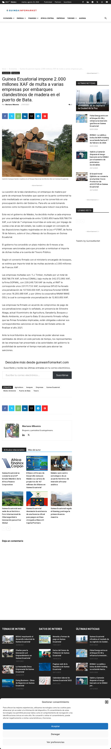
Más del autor (34, 450)
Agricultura (19, 387)
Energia (20, 18)
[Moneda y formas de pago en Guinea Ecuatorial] (45, 639)
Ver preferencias (55, 742)
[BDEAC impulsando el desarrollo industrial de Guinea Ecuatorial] (8, 639)
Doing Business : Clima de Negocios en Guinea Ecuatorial (25, 683)
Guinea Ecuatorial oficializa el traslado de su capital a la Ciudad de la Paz (92, 106)
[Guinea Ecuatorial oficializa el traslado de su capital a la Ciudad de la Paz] (92, 100)
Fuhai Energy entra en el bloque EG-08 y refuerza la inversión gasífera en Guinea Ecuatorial (99, 121)
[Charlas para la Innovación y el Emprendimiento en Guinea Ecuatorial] (8, 653)
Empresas (61, 18)
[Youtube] (107, 2)
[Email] (31, 116)
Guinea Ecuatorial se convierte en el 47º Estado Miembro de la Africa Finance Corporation (11, 479)
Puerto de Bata (24, 391)
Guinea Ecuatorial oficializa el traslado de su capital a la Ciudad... (99, 639)
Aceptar (55, 726)
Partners (58, 2)
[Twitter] (97, 2)
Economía (7, 18)
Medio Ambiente (9, 391)
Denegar (55, 734)
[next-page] (8, 528)
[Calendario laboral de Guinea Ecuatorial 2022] (45, 681)
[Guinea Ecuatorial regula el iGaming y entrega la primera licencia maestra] (61, 498)
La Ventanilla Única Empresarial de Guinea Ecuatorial (25, 669)
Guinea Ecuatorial (53, 387)
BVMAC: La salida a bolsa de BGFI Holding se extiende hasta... (98, 666)
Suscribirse (62, 375)
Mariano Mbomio (12, 104)
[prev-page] (4, 528)
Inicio (4, 69)
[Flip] (45, 116)
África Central (47, 18)
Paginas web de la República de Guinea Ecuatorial (61, 666)
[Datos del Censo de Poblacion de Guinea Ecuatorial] (45, 653)
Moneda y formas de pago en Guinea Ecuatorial (61, 639)
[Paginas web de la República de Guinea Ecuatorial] (45, 667)
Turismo (71, 18)
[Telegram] (92, 2)
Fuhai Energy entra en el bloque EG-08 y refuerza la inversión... (99, 653)
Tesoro (36, 391)
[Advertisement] (55, 45)
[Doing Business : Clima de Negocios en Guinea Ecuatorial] (8, 683)
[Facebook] (83, 2)
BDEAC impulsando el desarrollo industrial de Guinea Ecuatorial (25, 639)
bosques (29, 387)
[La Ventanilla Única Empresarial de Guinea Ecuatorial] (8, 669)
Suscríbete (67, 2)
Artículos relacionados (14, 450)
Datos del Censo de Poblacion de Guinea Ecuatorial (61, 653)
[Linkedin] (88, 2)
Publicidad (48, 2)
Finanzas (32, 18)
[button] (106, 702)
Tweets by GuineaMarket (88, 240)
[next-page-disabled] (82, 221)
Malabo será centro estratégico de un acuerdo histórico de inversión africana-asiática (60, 479)
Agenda (82, 18)
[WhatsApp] (102, 2)
